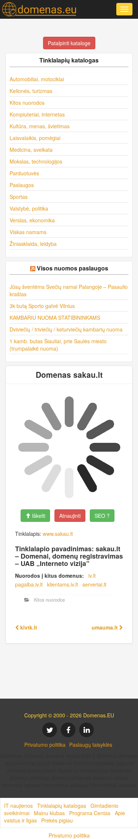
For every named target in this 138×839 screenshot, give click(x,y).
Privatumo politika (45, 744)
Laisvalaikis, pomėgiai (35, 137)
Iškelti (38, 515)
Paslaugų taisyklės (90, 744)
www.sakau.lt (58, 533)
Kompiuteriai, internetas (37, 114)
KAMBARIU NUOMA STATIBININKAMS (55, 317)
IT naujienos (18, 805)
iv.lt (92, 575)
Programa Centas (89, 813)
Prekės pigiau (57, 820)
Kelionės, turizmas (31, 90)
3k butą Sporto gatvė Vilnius (42, 305)
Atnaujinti (70, 515)
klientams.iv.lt (62, 584)
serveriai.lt (94, 584)
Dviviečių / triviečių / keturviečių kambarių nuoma (66, 329)
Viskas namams (28, 232)
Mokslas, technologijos (36, 161)
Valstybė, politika (29, 208)
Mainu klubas (49, 813)
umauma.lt (105, 627)
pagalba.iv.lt (29, 584)
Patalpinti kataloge (69, 43)
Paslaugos (22, 185)
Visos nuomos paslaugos (72, 268)
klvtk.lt (28, 627)
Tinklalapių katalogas (61, 805)
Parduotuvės (24, 173)
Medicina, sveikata (31, 149)
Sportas (19, 196)
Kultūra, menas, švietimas (40, 126)
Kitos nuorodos (27, 102)
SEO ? (102, 515)
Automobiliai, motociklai (37, 79)
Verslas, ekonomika (32, 220)
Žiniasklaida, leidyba (33, 243)
